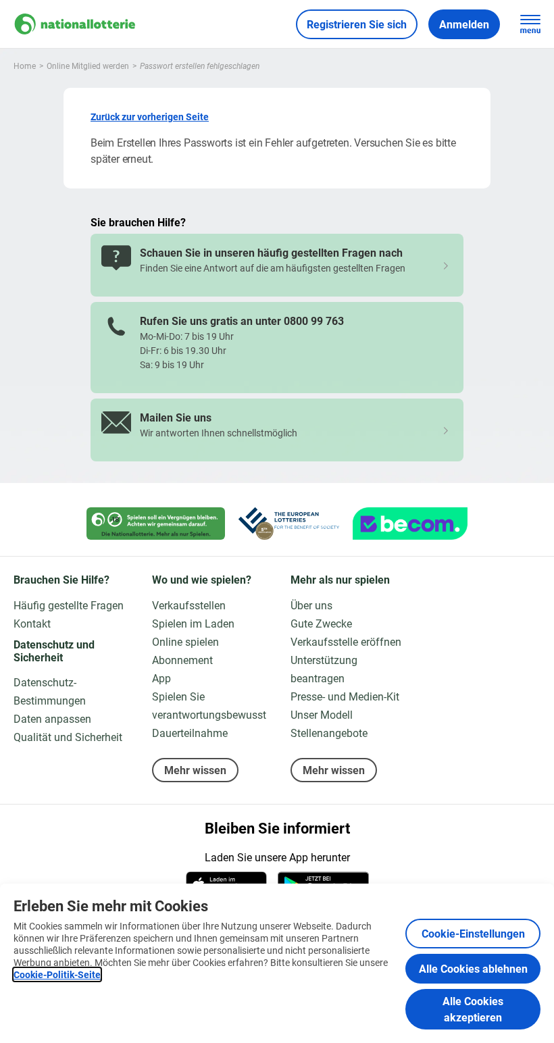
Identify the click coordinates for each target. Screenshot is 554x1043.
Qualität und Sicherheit (68, 737)
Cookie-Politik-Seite (57, 974)
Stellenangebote (329, 733)
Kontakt (32, 623)
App (161, 678)
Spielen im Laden (193, 623)
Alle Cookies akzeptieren (473, 1009)
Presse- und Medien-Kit (345, 696)
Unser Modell (322, 714)
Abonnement (182, 660)
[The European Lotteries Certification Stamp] (288, 523)
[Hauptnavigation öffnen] (530, 24)
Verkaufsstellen (189, 605)
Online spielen (185, 641)
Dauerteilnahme (190, 733)
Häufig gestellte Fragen (69, 605)
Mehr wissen (195, 770)
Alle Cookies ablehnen (473, 968)
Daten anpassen (52, 718)
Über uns (311, 605)
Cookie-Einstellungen (473, 933)
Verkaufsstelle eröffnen (346, 641)
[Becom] (410, 523)
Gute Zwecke (321, 623)
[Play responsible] (155, 523)
